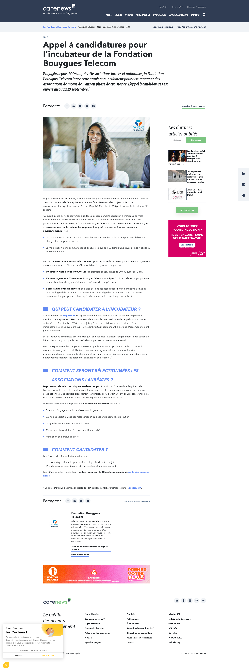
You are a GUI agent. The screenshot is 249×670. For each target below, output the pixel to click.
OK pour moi (48, 655)
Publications (143, 15)
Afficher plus (187, 210)
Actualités (90, 638)
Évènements (159, 15)
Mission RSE (174, 614)
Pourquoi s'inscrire (94, 628)
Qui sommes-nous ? (95, 619)
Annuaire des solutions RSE (140, 628)
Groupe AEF (174, 623)
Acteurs (177, 140)
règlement (69, 315)
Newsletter (163, 7)
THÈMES (129, 15)
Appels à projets (178, 15)
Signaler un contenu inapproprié (137, 501)
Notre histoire (92, 614)
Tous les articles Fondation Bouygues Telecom (89, 548)
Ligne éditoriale (92, 623)
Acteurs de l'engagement (97, 633)
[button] (6, 665)
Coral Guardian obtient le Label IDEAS (194, 192)
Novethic (172, 633)
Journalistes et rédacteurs (139, 638)
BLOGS (118, 15)
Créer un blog (177, 7)
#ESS (45, 37)
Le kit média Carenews (179, 619)
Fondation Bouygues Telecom (61, 27)
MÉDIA (109, 15)
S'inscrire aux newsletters (139, 633)
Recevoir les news (163, 26)
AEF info (172, 628)
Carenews (196, 140)
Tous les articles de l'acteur (191, 26)
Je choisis (18, 655)
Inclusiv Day (174, 642)
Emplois (195, 15)
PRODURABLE (175, 638)
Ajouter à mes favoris (193, 106)
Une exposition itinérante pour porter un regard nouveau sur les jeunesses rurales (195, 176)
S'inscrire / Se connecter (196, 7)
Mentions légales (74, 653)
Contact (130, 642)
